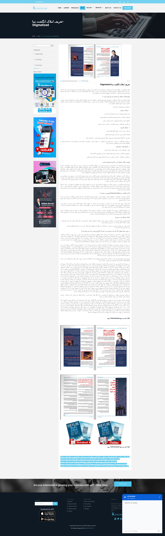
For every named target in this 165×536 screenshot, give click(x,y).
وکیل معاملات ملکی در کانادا (105, 466)
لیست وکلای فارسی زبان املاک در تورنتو (71, 461)
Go (55, 503)
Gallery (89, 7)
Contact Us (117, 8)
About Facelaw (88, 506)
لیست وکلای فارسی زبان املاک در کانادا (86, 457)
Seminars (70, 501)
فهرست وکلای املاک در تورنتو (111, 459)
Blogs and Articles (72, 504)
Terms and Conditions (90, 501)
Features (70, 511)
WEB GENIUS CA (90, 528)
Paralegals (75, 8)
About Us (108, 8)
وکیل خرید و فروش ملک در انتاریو (88, 466)
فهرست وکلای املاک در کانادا (68, 457)
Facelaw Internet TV (72, 506)
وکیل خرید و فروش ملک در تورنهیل (69, 466)
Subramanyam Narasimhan (70, 81)
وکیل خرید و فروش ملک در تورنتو (69, 463)
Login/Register (39, 2)
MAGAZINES (127, 8)
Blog (82, 8)
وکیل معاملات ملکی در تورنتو (121, 466)
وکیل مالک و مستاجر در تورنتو (98, 463)
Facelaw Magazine (72, 508)
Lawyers (66, 8)
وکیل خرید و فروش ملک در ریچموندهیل (116, 463)
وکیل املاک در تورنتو (84, 463)
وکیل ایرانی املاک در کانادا (67, 459)
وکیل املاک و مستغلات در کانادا (105, 457)
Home (59, 8)
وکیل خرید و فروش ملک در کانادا (84, 459)
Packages (87, 508)
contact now (123, 484)
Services (98, 7)
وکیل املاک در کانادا (98, 459)
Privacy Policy (88, 504)
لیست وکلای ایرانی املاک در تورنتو (107, 461)
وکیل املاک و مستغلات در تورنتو (90, 461)
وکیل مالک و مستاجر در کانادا (122, 457)
